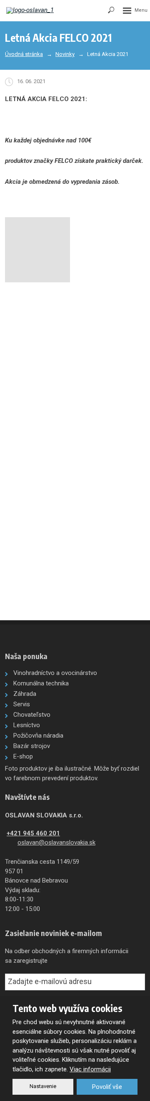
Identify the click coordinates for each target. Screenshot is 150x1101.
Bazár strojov (31, 746)
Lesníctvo (26, 725)
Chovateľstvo (31, 714)
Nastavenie (43, 1086)
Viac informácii (90, 1069)
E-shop (23, 756)
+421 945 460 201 (33, 833)
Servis (21, 704)
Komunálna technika (41, 683)
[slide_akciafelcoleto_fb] (37, 249)
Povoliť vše (107, 1087)
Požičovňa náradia (38, 735)
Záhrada (24, 694)
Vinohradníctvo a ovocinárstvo (55, 673)
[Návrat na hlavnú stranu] (31, 10)
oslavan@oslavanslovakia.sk (56, 842)
